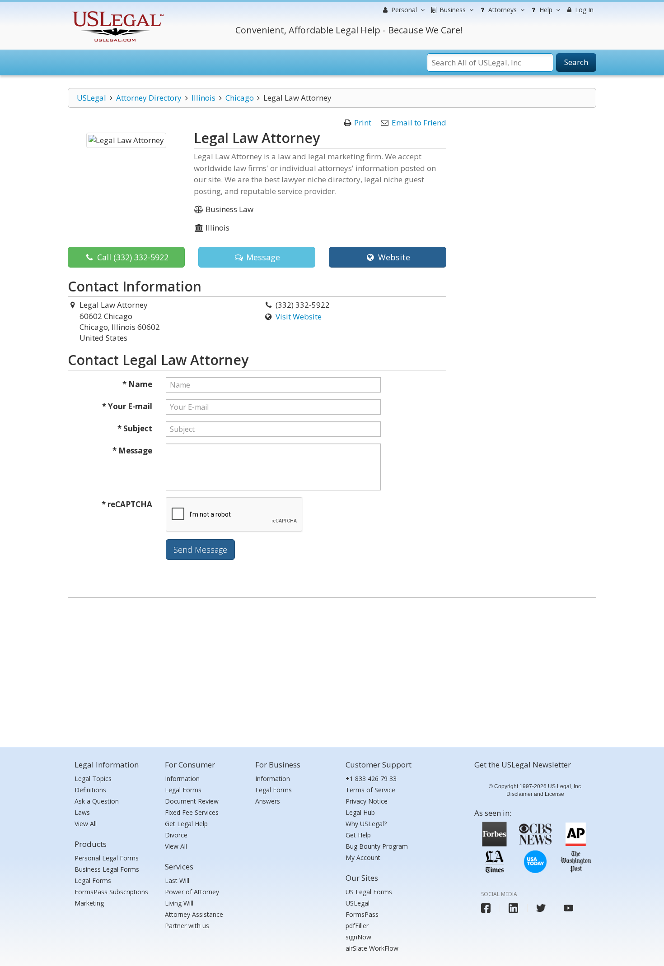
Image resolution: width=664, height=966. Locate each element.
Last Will (177, 880)
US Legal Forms (369, 891)
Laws (82, 812)
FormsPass (362, 914)
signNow (358, 937)
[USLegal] (117, 12)
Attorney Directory (149, 97)
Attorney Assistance (194, 914)
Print (362, 122)
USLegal (91, 97)
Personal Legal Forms (107, 858)
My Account (363, 857)
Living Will (179, 903)
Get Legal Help (186, 823)
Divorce (176, 835)
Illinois (203, 97)
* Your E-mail (127, 406)
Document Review (192, 801)
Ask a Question (97, 801)
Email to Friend (419, 122)
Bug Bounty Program (377, 846)
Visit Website (299, 316)
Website (393, 257)
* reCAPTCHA (127, 504)
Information (182, 778)
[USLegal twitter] (541, 908)
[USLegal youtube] (568, 908)
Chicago (239, 97)
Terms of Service (370, 790)
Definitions (90, 790)
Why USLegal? (366, 823)
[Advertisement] (332, 670)
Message (262, 257)
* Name (137, 384)
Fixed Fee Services (192, 812)
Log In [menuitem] (583, 9)
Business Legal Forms (107, 869)
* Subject (134, 428)
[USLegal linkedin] (513, 908)
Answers (267, 801)
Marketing (89, 903)
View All (86, 823)
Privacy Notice (367, 801)
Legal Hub (360, 812)
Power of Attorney (192, 891)
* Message (132, 450)
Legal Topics (93, 778)
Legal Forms (93, 880)
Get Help (358, 835)
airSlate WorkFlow (372, 948)
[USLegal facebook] (486, 908)
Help (545, 9)
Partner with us (187, 925)
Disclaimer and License (535, 794)
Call (131, 257)
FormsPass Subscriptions (111, 891)
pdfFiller (357, 925)
